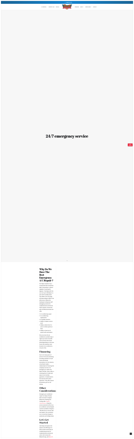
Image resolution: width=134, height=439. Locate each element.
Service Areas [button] (88, 6)
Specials (57, 6)
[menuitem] (68, 2)
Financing (77, 6)
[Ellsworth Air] (67, 7)
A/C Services (43, 6)
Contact (95, 6)
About (81, 6)
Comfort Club (51, 6)
